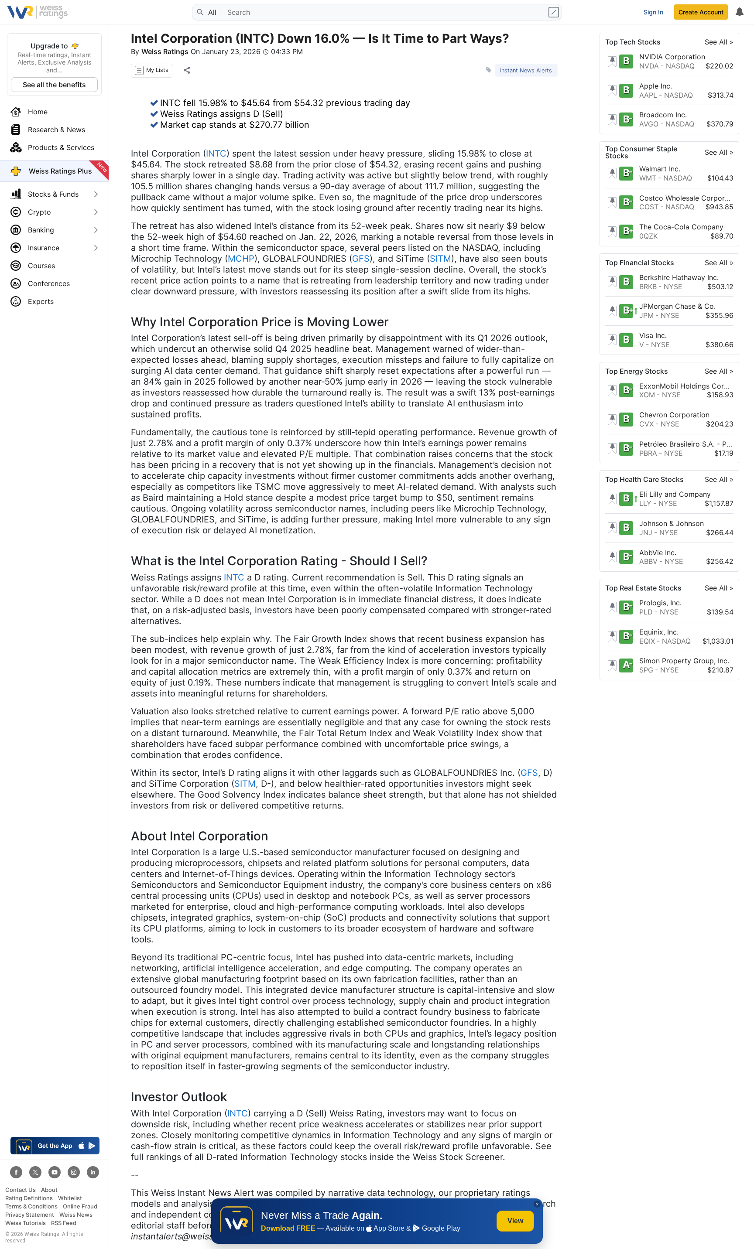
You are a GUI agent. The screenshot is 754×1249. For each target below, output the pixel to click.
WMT (647, 178)
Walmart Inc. (659, 168)
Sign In (653, 12)
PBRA (648, 452)
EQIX (647, 640)
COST (648, 206)
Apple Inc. (655, 86)
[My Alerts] (739, 12)
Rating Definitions (29, 1198)
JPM (646, 315)
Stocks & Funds (53, 194)
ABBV (648, 561)
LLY (645, 503)
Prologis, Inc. (660, 602)
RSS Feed (63, 1223)
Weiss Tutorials (25, 1223)
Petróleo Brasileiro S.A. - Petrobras (686, 444)
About (49, 1190)
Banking (41, 229)
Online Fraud (80, 1206)
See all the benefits (54, 84)
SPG (646, 669)
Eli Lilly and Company (675, 494)
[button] (151, 71)
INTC (216, 153)
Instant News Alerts (526, 70)
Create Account (701, 12)
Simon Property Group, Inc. (684, 660)
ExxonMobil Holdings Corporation (686, 385)
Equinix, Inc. (659, 632)
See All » (719, 42)
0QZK (648, 236)
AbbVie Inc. (657, 552)
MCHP (241, 258)
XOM (647, 394)
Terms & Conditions (31, 1206)
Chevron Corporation (674, 414)
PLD (646, 611)
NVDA (649, 65)
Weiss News (76, 1215)
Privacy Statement (29, 1215)
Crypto (39, 211)
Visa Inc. (653, 335)
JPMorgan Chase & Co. (677, 306)
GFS (361, 258)
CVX (646, 424)
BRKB (648, 286)
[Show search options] (555, 12)
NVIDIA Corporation (672, 56)
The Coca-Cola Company (681, 226)
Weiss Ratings (164, 51)
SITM (440, 258)
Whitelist (70, 1198)
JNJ (645, 532)
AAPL (648, 94)
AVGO (648, 123)
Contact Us (20, 1190)
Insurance (43, 247)
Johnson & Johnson (671, 523)
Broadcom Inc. (663, 114)
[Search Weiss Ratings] (199, 12)
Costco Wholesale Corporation (686, 197)
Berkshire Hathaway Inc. (679, 277)
